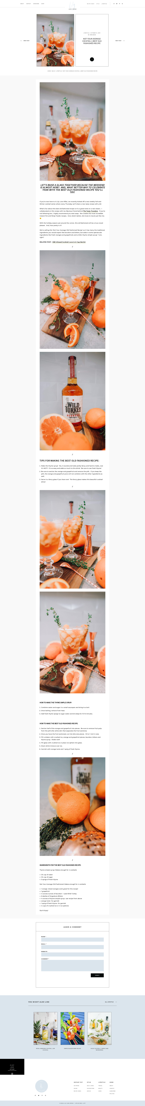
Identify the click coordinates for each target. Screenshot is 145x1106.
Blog (53, 71)
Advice (89, 1091)
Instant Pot (78, 1082)
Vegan (75, 1088)
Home (49, 71)
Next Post (118, 40)
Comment (45, 958)
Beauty (100, 1088)
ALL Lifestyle (109, 1002)
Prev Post (26, 40)
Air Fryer (76, 1085)
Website (44, 951)
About (22, 3)
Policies (112, 1093)
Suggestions (90, 1088)
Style (89, 1082)
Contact (28, 3)
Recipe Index (77, 1091)
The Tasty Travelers (90, 211)
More (112, 1082)
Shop (42, 3)
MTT (84, 1103)
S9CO (81, 1103)
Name (43, 936)
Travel (100, 1085)
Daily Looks (90, 1085)
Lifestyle (86, 32)
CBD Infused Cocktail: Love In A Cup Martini (69, 242)
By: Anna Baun (92, 34)
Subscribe (36, 3)
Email (43, 944)
